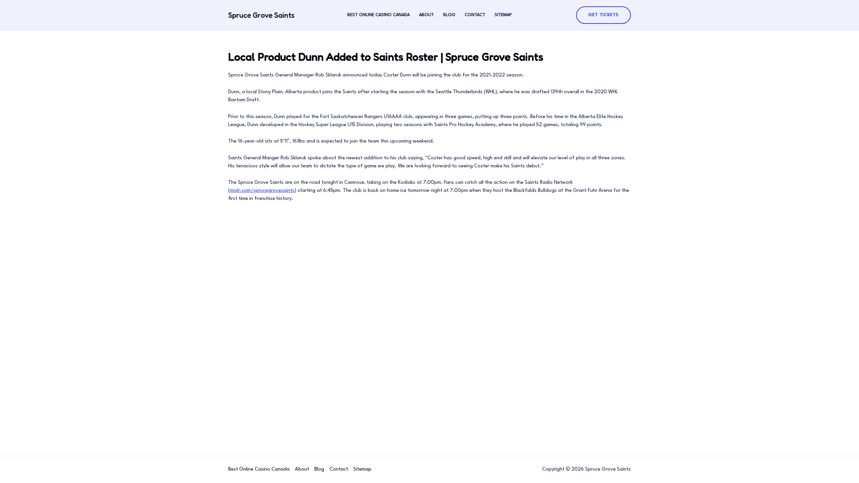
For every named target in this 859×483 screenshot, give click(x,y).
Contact (475, 15)
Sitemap (503, 15)
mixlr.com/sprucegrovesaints (262, 190)
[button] (603, 15)
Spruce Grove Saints (261, 15)
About (426, 15)
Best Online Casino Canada (378, 15)
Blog (449, 15)
